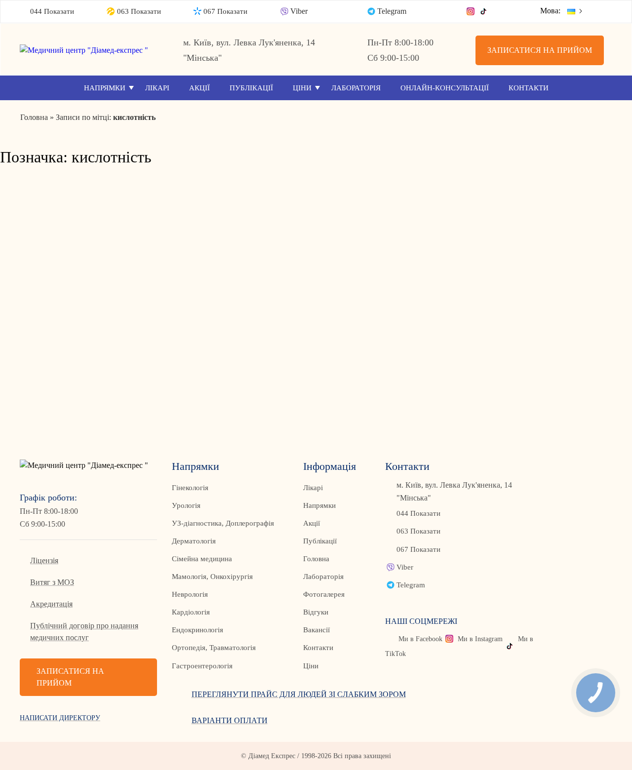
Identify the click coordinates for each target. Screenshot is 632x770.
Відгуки (315, 612)
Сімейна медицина (202, 559)
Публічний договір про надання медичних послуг (84, 631)
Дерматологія (194, 541)
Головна (316, 559)
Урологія (186, 505)
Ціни (302, 88)
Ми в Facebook (420, 639)
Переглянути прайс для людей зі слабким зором (299, 694)
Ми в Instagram (480, 639)
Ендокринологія (197, 630)
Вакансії (316, 630)
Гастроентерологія (202, 666)
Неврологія (190, 594)
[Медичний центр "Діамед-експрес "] (88, 50)
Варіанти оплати (230, 720)
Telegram (391, 11)
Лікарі (157, 88)
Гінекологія (190, 488)
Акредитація (51, 604)
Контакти (529, 88)
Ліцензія (44, 560)
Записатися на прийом (539, 50)
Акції (199, 88)
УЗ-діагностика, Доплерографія (223, 523)
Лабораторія (356, 88)
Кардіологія (191, 612)
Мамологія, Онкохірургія (212, 576)
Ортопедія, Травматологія (214, 648)
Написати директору (60, 718)
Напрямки (104, 88)
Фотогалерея (324, 594)
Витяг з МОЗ (52, 582)
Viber (299, 11)
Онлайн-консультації (444, 88)
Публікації (251, 88)
